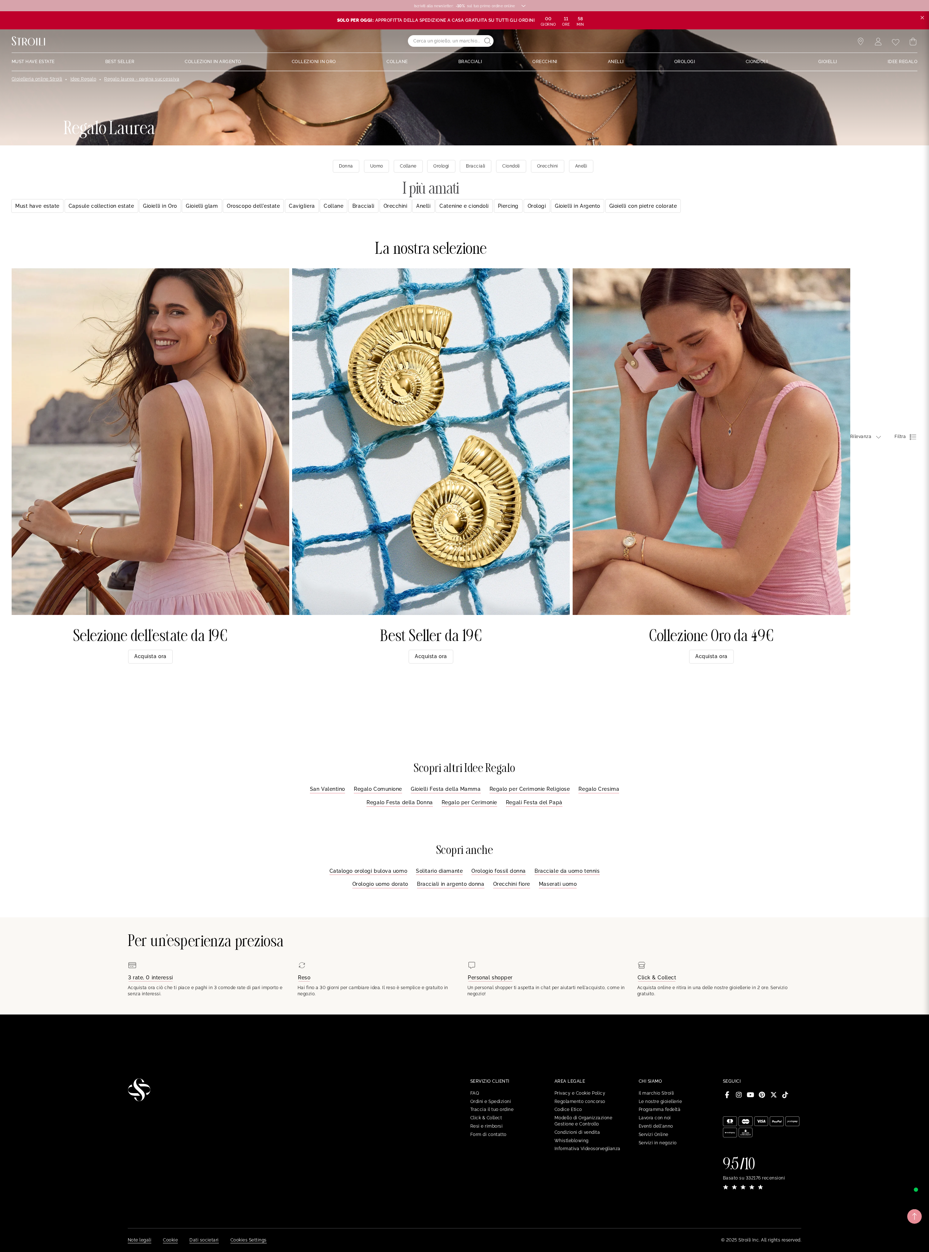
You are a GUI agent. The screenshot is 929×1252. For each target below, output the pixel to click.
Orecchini (396, 206)
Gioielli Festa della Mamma (446, 789)
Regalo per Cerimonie (469, 802)
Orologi (537, 206)
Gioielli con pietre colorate (643, 206)
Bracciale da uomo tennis (567, 871)
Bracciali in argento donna (450, 884)
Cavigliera (302, 206)
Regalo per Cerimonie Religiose (530, 789)
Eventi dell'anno (656, 1126)
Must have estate (37, 206)
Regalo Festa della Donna (400, 802)
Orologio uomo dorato (380, 884)
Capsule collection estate (101, 206)
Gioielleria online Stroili (37, 79)
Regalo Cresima (598, 789)
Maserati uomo (558, 884)
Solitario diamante (439, 871)
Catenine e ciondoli (464, 206)
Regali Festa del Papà (534, 802)
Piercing (508, 206)
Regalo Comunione (378, 789)
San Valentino (327, 789)
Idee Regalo (83, 79)
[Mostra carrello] (913, 41)
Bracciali (363, 206)
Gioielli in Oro (160, 206)
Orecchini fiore (511, 884)
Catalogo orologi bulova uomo (369, 871)
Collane (333, 206)
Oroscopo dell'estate (253, 206)
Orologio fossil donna (498, 871)
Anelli (423, 206)
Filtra (900, 436)
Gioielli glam (202, 206)
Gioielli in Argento (577, 206)
